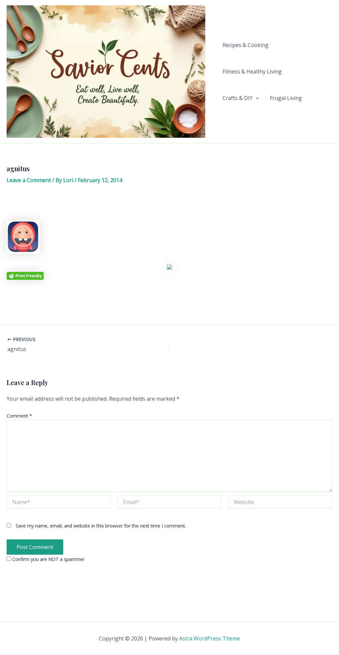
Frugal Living (286, 98)
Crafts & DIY (237, 98)
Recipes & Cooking (245, 45)
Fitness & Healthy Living (252, 71)
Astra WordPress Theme (209, 638)
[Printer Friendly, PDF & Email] (25, 275)
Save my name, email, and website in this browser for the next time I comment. (101, 526)
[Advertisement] (169, 205)
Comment (19, 416)
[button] (256, 98)
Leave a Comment (29, 180)
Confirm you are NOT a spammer (47, 559)
